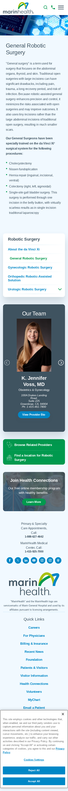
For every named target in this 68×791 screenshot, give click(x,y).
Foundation (34, 659)
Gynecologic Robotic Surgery (30, 267)
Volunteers (34, 692)
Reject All (34, 770)
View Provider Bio (33, 414)
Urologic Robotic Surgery (27, 289)
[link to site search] (45, 7)
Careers (34, 627)
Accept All (34, 781)
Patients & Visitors (34, 668)
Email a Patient (34, 708)
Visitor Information (34, 675)
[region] (34, 749)
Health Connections (34, 684)
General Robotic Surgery (28, 258)
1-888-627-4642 (34, 536)
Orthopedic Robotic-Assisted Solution (30, 278)
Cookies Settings (34, 759)
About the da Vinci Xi (24, 249)
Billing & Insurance (34, 643)
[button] (61, 7)
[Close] (63, 714)
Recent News (34, 652)
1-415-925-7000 (34, 551)
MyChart (34, 700)
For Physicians (34, 636)
